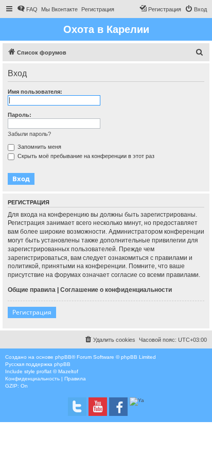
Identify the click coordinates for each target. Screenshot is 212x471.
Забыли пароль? (29, 134)
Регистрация (31, 312)
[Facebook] (118, 406)
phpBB (63, 357)
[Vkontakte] (77, 406)
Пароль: (19, 115)
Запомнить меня (38, 147)
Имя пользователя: (35, 92)
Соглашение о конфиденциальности (116, 289)
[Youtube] (98, 406)
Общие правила (32, 289)
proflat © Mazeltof (57, 371)
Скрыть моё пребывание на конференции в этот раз (85, 156)
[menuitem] (27, 9)
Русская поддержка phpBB (37, 364)
